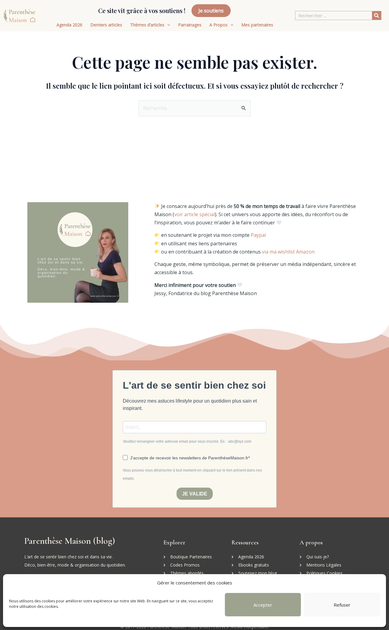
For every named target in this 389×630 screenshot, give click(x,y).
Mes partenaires (257, 25)
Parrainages (189, 25)
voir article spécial (194, 214)
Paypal (258, 235)
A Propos (218, 25)
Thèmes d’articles (147, 25)
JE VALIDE (194, 493)
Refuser (342, 605)
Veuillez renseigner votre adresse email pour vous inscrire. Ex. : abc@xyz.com (187, 441)
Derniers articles (106, 25)
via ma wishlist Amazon (288, 251)
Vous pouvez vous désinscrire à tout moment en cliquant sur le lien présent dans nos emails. (192, 474)
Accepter (262, 605)
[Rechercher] (376, 15)
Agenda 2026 (69, 25)
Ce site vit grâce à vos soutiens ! (141, 10)
